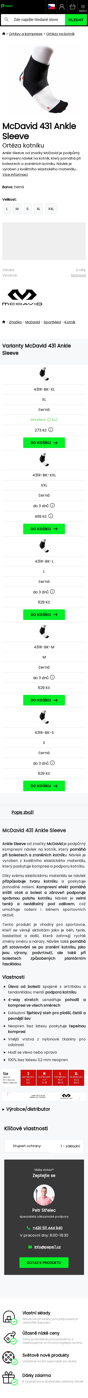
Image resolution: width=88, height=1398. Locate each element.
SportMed (52, 321)
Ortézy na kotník (60, 33)
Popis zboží (23, 812)
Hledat (76, 20)
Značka (15, 321)
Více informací (15, 174)
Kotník (70, 321)
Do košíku (41, 443)
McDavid (78, 275)
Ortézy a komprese (25, 33)
